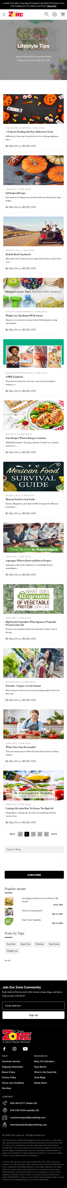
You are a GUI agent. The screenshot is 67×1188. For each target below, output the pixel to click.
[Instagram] (14, 1049)
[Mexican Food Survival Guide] (33, 476)
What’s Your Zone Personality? (21, 747)
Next (54, 834)
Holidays (11, 434)
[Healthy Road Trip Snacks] (33, 231)
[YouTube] (25, 1049)
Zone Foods (54, 944)
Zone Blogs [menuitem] (40, 1077)
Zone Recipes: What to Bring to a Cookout (26, 438)
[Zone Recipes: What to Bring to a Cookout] (33, 415)
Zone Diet (11, 189)
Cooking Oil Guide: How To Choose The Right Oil (29, 808)
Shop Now (51, 6)
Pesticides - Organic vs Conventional (23, 685)
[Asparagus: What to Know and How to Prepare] (33, 538)
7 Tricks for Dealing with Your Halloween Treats (29, 131)
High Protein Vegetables (31, 920)
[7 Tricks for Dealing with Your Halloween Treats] (33, 109)
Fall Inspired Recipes (16, 193)
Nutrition (40, 944)
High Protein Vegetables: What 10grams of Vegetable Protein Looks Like (31, 623)
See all (7, 960)
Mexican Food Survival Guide (20, 499)
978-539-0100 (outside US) (24, 1110)
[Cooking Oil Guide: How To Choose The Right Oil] (33, 785)
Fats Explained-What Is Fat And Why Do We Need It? (40, 900)
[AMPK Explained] (33, 354)
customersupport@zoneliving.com (27, 1117)
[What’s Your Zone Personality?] (33, 724)
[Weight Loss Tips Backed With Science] (33, 293)
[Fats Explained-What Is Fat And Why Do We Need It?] (12, 901)
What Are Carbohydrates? (32, 910)
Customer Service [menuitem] (11, 1061)
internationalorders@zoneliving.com (28, 1124)
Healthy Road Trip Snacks (18, 254)
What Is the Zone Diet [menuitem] (45, 1072)
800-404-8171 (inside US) (23, 1103)
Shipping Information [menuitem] (12, 1066)
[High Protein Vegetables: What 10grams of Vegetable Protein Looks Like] (33, 599)
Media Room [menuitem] (40, 1082)
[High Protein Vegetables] (12, 921)
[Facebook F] (4, 1049)
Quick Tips (25, 944)
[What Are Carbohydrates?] (12, 912)
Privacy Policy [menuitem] (9, 1077)
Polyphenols (13, 682)
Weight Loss (13, 250)
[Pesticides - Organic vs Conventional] (33, 663)
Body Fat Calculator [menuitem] (44, 1061)
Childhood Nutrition (18, 128)
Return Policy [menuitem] (8, 1072)
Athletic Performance (19, 312)
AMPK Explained (14, 376)
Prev (12, 834)
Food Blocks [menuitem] (40, 1066)
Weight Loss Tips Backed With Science (24, 315)
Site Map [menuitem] (6, 1088)
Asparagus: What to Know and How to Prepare (28, 560)
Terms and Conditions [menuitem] (13, 1082)
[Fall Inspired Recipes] (33, 170)
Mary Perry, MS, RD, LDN (22, 146)
